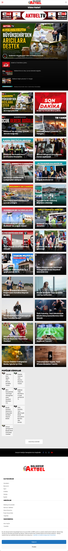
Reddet (34, 547)
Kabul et (34, 542)
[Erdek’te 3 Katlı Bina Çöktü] (6, 67)
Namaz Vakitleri (8, 507)
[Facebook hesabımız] (43, 452)
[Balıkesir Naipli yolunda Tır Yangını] (6, 83)
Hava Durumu (8, 510)
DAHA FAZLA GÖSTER (34, 441)
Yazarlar (6, 526)
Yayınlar (6, 516)
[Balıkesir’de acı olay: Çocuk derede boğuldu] (7, 75)
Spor (5, 489)
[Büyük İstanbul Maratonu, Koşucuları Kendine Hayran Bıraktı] (3, 406)
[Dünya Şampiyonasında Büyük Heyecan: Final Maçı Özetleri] (3, 425)
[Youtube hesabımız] (52, 452)
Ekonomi (6, 486)
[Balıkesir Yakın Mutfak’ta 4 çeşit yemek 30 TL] (15, 388)
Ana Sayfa (7, 523)
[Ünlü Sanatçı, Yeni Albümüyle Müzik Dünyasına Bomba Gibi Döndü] (15, 406)
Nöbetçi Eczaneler (9, 505)
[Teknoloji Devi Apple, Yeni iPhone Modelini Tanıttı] (3, 373)
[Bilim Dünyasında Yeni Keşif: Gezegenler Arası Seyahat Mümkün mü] (3, 388)
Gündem (6, 483)
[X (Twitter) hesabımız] (46, 452)
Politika (6, 491)
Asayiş (5, 494)
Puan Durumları (8, 513)
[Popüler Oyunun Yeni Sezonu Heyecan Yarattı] (15, 373)
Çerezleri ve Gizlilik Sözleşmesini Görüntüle (44, 535)
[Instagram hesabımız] (49, 452)
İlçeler (5, 497)
